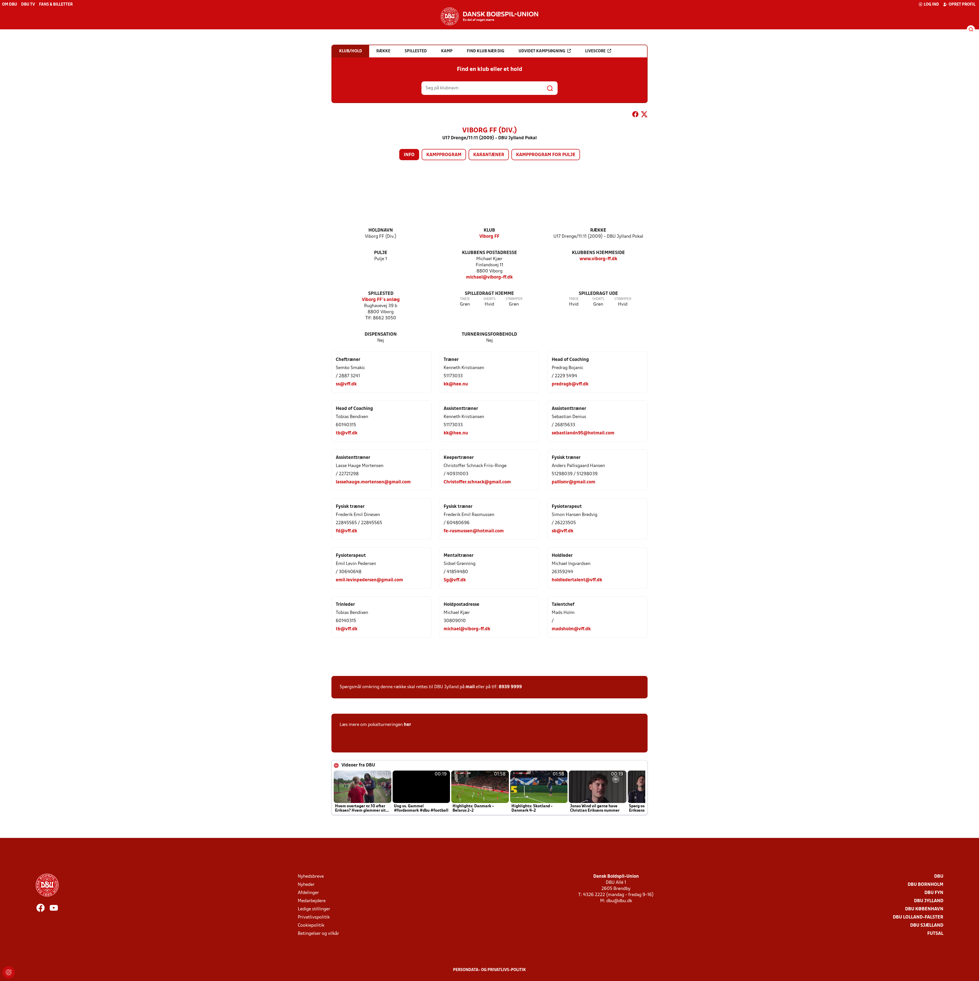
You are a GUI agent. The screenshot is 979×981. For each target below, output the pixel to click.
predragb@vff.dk (570, 384)
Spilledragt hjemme (489, 294)
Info (409, 155)
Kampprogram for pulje (545, 155)
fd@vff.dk (346, 531)
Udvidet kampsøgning (542, 51)
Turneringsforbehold (489, 334)
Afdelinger (308, 893)
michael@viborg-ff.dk (489, 277)
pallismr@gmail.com (573, 482)
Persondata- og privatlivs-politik (489, 970)
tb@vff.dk (346, 433)
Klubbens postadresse (489, 253)
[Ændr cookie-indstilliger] (9, 972)
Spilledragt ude (598, 294)
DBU (938, 876)
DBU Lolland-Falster (918, 917)
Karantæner (488, 155)
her (407, 725)
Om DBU (9, 4)
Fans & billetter (56, 4)
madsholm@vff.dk (571, 629)
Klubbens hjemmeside (598, 253)
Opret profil (962, 4)
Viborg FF (489, 236)
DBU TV (28, 4)
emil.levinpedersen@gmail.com (369, 580)
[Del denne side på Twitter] (644, 115)
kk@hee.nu (456, 384)
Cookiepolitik (311, 925)
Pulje (380, 253)
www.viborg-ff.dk (598, 259)
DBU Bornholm (925, 885)
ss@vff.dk (346, 384)
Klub (489, 230)
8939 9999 (510, 687)
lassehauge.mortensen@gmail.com (373, 482)
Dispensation (381, 334)
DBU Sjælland (926, 925)
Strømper (514, 299)
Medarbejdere (312, 901)
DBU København (924, 909)
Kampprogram (443, 155)
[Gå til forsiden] (489, 16)
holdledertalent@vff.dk (577, 580)
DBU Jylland (928, 901)
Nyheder (306, 885)
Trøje (465, 299)
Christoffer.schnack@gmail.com (477, 482)
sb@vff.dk (562, 531)
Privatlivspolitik (314, 917)
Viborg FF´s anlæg (381, 300)
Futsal (935, 934)
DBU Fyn (933, 893)
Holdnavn (380, 230)
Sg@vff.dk (455, 580)
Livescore (595, 51)
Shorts (489, 299)
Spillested (380, 294)
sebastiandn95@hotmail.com (583, 433)
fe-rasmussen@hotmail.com (474, 531)
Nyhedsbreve (311, 876)
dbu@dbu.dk (619, 901)
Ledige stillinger (314, 909)
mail (470, 687)
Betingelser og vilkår (318, 934)
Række (598, 230)
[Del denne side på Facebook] (635, 115)
